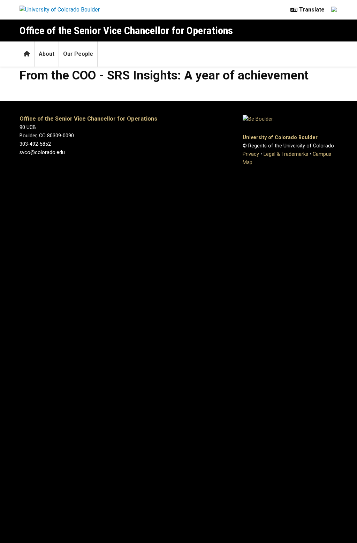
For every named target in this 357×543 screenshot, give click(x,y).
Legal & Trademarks (286, 154)
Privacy (251, 154)
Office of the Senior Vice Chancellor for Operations (126, 30)
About (46, 54)
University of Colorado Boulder (280, 137)
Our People (78, 54)
